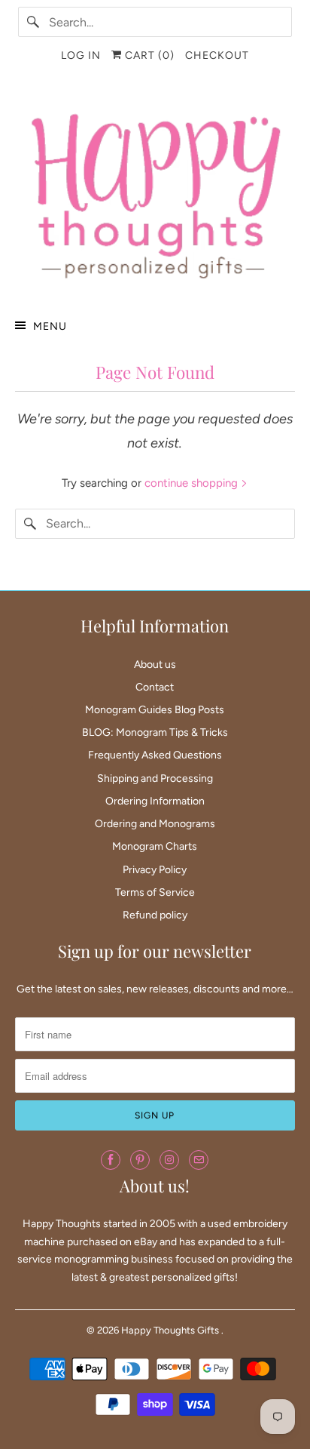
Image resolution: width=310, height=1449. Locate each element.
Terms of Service (155, 892)
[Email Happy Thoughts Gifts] (198, 1160)
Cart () (148, 55)
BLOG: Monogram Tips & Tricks (155, 732)
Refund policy (155, 915)
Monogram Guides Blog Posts (154, 709)
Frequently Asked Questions (155, 755)
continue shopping (192, 483)
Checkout (217, 55)
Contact (154, 687)
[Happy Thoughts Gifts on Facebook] (110, 1160)
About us (155, 664)
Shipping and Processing (155, 778)
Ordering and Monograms (155, 823)
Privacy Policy (155, 869)
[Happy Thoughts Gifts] (154, 192)
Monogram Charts (154, 846)
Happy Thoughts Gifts (171, 1330)
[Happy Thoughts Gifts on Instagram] (169, 1160)
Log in (81, 55)
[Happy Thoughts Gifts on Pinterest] (140, 1160)
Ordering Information (155, 801)
